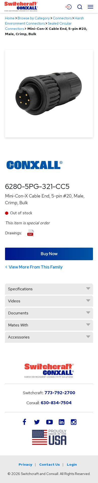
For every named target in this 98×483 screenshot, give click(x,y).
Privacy (25, 464)
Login (72, 464)
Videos (14, 301)
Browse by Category (34, 18)
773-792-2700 (59, 392)
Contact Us (49, 464)
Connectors (62, 18)
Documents (18, 313)
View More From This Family (36, 267)
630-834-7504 (56, 402)
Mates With (18, 325)
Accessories (19, 337)
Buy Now (49, 253)
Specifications (20, 289)
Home (10, 18)
